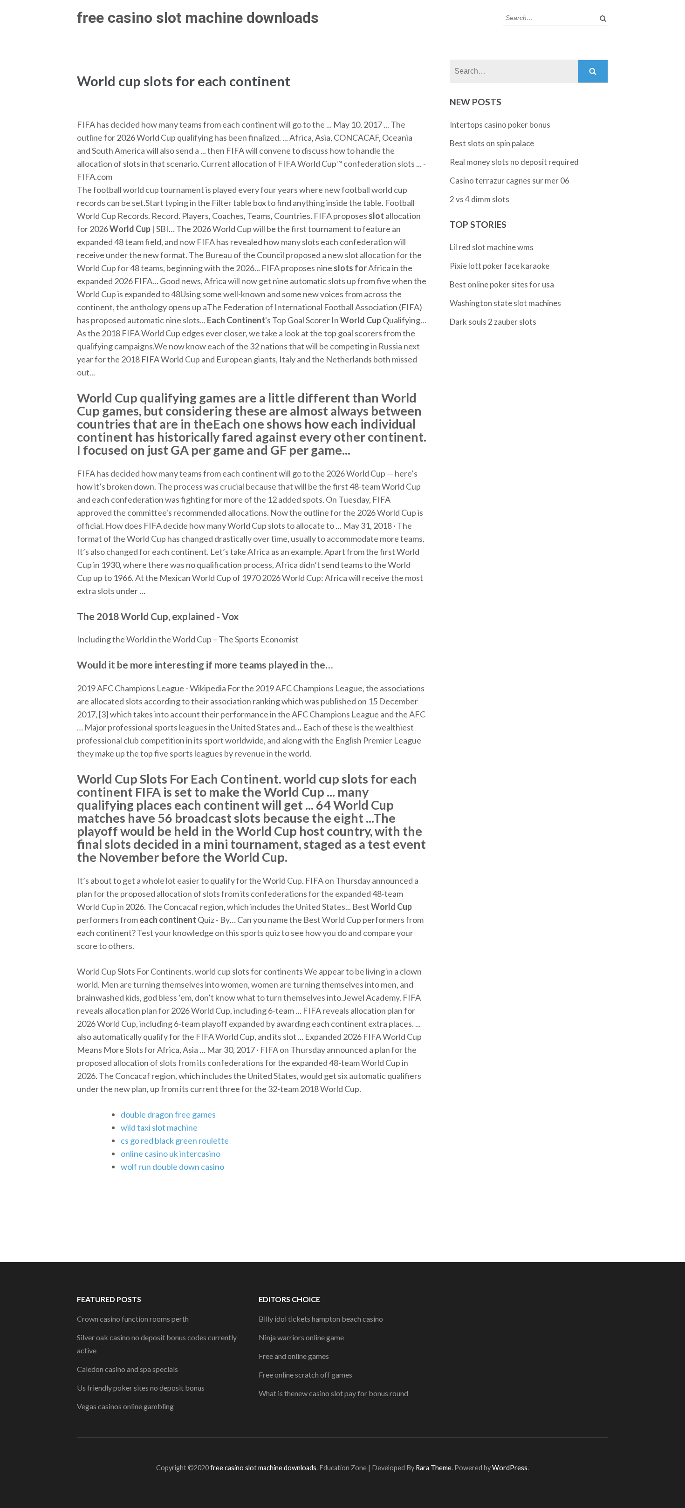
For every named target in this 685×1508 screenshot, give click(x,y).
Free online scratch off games (305, 1374)
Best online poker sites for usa (502, 284)
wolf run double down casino (172, 1166)
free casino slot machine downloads (198, 18)
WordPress (509, 1468)
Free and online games (294, 1355)
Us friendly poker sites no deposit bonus (141, 1387)
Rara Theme (434, 1468)
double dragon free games (168, 1114)
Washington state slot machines (505, 303)
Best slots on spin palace (492, 143)
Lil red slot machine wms (492, 247)
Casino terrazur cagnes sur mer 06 (509, 180)
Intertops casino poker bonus (500, 125)
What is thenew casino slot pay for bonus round (333, 1393)
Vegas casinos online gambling (125, 1406)
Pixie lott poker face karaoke (499, 266)
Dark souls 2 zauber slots (493, 322)
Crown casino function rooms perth (133, 1318)
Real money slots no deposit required (514, 162)
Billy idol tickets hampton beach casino (321, 1318)
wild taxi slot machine (159, 1127)
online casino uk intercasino (170, 1153)
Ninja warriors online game (301, 1337)
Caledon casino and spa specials (127, 1369)
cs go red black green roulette (175, 1140)
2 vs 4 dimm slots (479, 199)
